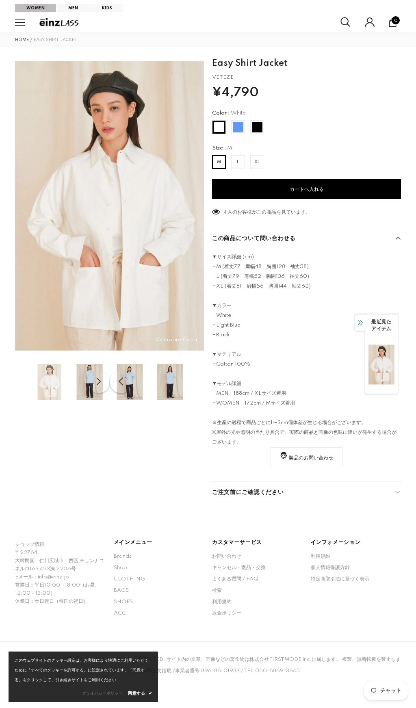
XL (257, 162)
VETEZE (223, 77)
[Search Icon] (345, 22)
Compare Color (177, 339)
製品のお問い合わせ (311, 458)
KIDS (107, 8)
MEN (73, 8)
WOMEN (35, 8)
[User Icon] (370, 22)
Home (22, 39)
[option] (109, 206)
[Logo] (59, 22)
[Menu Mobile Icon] (20, 22)
